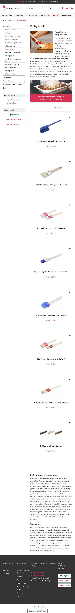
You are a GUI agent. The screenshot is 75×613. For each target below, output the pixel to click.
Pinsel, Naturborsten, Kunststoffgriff (51, 359)
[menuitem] (40, 8)
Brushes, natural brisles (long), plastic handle (51, 402)
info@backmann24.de (42, 578)
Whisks (7, 33)
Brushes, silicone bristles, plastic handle (51, 315)
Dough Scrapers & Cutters (13, 52)
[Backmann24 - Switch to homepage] (11, 8)
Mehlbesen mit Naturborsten (51, 446)
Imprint (19, 576)
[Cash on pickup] (14, 125)
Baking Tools (9, 56)
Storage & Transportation (12, 84)
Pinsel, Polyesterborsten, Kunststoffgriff (51, 228)
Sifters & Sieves (10, 46)
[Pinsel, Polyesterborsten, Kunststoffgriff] (51, 215)
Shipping (20, 593)
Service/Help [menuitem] (68, 15)
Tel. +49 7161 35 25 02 (38, 575)
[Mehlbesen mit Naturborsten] (51, 432)
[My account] (62, 8)
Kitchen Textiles (10, 74)
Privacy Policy (21, 583)
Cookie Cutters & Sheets (13, 64)
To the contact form (37, 572)
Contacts (6, 574)
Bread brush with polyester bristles (51, 141)
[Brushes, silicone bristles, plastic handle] (51, 302)
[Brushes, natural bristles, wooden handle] (51, 171)
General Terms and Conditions (23, 571)
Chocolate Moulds (11, 67)
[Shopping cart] (72, 8)
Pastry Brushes (10, 49)
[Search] (50, 8)
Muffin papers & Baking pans (13, 60)
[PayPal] (14, 115)
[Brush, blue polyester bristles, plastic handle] (51, 258)
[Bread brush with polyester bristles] (51, 128)
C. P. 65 (19, 596)
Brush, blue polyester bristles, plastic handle (51, 272)
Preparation (7, 26)
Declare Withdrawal (37, 611)
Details (51, 152)
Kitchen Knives (10, 30)
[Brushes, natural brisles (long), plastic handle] (51, 389)
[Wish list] (67, 8)
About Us (6, 570)
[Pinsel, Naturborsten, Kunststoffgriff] (51, 345)
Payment (19, 580)
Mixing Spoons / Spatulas (13, 36)
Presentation (8, 81)
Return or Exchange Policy (23, 588)
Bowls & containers (11, 39)
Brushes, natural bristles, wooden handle (51, 185)
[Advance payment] (14, 120)
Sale (4, 88)
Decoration (7, 77)
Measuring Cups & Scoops (13, 43)
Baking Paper (9, 71)
